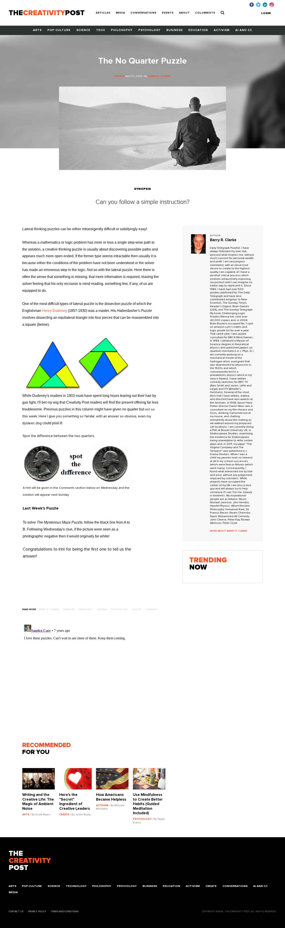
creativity (86, 609)
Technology (76, 886)
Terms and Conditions (65, 911)
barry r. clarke (49, 609)
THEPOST (30, 861)
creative (68, 609)
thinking (151, 609)
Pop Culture (59, 30)
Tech (100, 30)
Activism (222, 30)
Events (168, 13)
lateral (102, 609)
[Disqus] (96, 678)
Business (174, 30)
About (184, 13)
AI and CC (243, 30)
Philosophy (121, 30)
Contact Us (16, 911)
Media (120, 13)
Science (83, 30)
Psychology (149, 30)
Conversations (143, 13)
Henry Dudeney (54, 311)
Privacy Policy (37, 911)
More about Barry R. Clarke (228, 531)
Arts (37, 30)
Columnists (205, 13)
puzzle (136, 609)
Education (198, 30)
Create (211, 886)
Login (266, 13)
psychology (119, 609)
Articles (103, 13)
